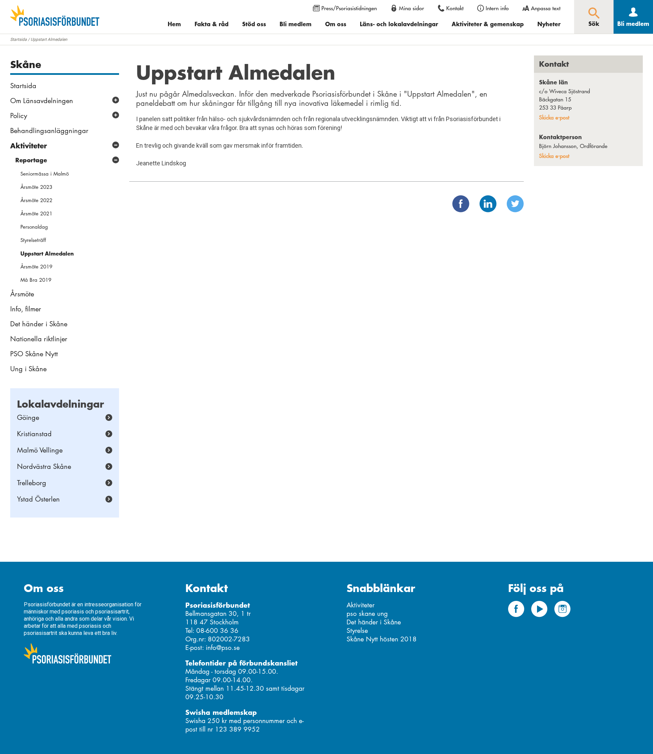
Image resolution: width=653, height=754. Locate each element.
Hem (174, 24)
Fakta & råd (212, 24)
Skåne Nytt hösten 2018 (382, 639)
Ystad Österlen (38, 499)
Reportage (31, 160)
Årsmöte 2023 (36, 187)
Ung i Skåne (28, 368)
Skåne (25, 64)
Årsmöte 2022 (36, 200)
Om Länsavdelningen (41, 100)
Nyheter (548, 24)
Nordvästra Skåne (44, 466)
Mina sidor (411, 8)
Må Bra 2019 (35, 280)
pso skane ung (367, 613)
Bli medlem (296, 24)
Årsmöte (22, 294)
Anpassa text (545, 8)
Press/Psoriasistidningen (349, 8)
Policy (18, 115)
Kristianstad (34, 433)
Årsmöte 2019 (36, 266)
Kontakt (455, 8)
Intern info (497, 8)
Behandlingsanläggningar (49, 130)
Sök (593, 23)
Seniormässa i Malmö (44, 173)
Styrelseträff (33, 240)
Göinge (28, 417)
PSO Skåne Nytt (34, 353)
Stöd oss (254, 24)
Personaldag (34, 227)
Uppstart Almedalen (47, 253)
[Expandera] (115, 100)
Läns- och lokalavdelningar (399, 24)
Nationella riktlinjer (38, 338)
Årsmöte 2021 (36, 213)
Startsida (18, 39)
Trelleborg (31, 482)
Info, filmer (25, 309)
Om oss (335, 24)
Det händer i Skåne (38, 323)
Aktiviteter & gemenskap (488, 24)
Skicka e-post (554, 117)
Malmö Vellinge (40, 450)
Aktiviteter (28, 145)
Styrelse (357, 630)
